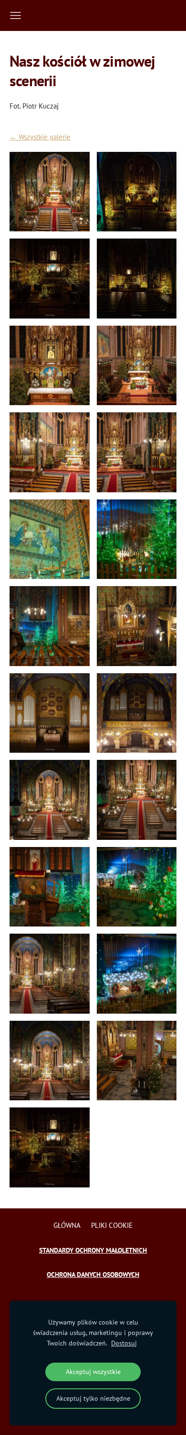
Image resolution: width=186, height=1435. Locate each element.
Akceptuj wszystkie (93, 1371)
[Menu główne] (15, 15)
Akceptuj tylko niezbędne (93, 1398)
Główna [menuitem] (67, 1225)
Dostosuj (124, 1343)
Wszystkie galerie (45, 136)
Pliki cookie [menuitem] (112, 1225)
